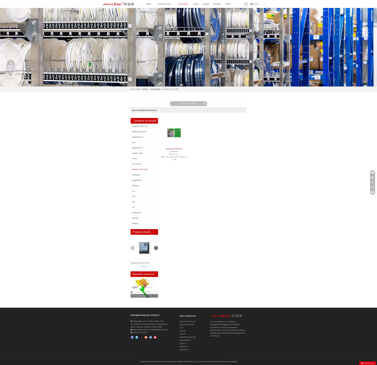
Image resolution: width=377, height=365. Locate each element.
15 (143, 296)
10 (156, 293)
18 (151, 296)
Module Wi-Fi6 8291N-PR (140, 263)
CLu (133, 191)
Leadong (234, 361)
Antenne (135, 186)
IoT (133, 207)
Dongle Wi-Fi (137, 180)
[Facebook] (132, 337)
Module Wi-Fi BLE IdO (187, 337)
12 (134, 296)
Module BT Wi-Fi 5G (187, 324)
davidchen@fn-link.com (141, 330)
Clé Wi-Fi (183, 343)
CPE (133, 196)
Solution (135, 218)
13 (137, 296)
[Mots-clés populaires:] (246, 4)
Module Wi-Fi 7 (137, 148)
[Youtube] (146, 337)
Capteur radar (137, 153)
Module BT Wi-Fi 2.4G (140, 126)
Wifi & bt (135, 223)
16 (145, 296)
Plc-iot (134, 159)
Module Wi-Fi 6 (137, 137)
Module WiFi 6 (185, 340)
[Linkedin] (136, 337)
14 (140, 296)
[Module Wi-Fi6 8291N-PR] (144, 248)
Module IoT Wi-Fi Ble (140, 169)
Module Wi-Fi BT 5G (139, 132)
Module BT (136, 175)
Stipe (219, 361)
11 (132, 296)
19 (154, 296)
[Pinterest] (155, 337)
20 (156, 296)
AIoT (181, 328)
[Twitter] (141, 337)
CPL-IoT (183, 334)
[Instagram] (150, 337)
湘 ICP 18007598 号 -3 (187, 361)
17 (148, 296)
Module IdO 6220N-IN (174, 149)
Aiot (133, 142)
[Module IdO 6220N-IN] (174, 133)
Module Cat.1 (137, 213)
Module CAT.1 (185, 350)
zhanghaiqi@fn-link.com (158, 330)
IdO (133, 202)
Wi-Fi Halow (136, 164)
